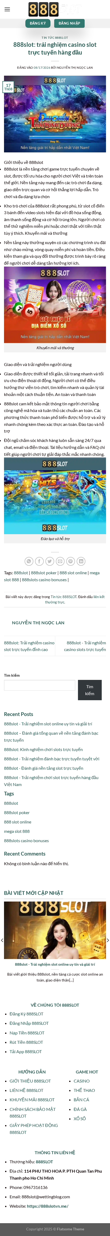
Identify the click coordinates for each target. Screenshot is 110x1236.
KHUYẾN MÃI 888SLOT (32, 1099)
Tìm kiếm (12, 675)
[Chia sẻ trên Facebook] (39, 561)
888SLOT (44, 1161)
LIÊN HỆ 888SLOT (26, 1090)
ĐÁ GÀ (80, 1109)
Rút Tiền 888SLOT (26, 1042)
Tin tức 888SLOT (55, 37)
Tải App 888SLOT (26, 1051)
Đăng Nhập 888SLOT (29, 1023)
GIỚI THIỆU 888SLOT (30, 1080)
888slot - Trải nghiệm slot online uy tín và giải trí (48, 723)
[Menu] (7, 9)
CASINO (82, 1080)
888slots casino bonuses (44, 579)
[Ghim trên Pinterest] (70, 561)
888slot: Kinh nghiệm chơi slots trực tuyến (43, 749)
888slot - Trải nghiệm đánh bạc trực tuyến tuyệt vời (51, 758)
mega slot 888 (17, 831)
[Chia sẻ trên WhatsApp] (29, 561)
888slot (21, 572)
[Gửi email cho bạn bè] (60, 561)
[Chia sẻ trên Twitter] (49, 561)
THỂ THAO (84, 1090)
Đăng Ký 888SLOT (26, 1013)
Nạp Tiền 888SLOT (27, 1032)
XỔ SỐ (80, 1118)
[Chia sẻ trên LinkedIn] (81, 561)
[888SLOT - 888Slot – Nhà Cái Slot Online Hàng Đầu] (55, 9)
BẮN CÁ (81, 1099)
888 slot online (73, 572)
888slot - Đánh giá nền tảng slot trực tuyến (43, 768)
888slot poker (44, 572)
